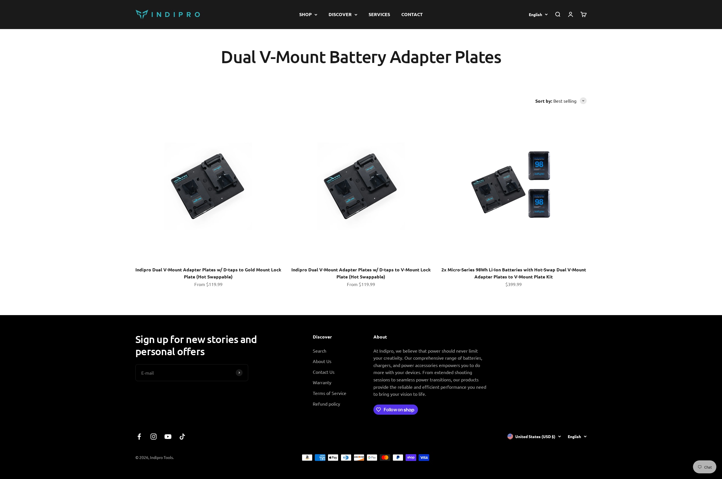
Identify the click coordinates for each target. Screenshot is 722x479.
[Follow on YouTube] (168, 436)
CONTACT (412, 14)
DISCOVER (340, 14)
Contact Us (323, 372)
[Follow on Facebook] (139, 436)
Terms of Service (329, 393)
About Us (322, 361)
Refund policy (326, 404)
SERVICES (379, 14)
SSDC (581, 457)
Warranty (322, 382)
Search (319, 350)
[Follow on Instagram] (153, 436)
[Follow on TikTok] (182, 436)
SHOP (305, 14)
